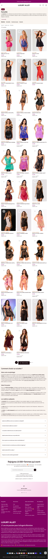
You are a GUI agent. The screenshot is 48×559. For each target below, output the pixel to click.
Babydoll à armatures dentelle (24, 263)
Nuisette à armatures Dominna (8, 142)
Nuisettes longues (14, 21)
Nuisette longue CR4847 (37, 83)
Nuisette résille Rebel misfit (38, 173)
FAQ (14, 504)
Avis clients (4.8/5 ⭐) (29, 508)
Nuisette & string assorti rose (24, 292)
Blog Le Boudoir (28, 507)
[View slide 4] (25, 492)
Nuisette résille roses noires (23, 112)
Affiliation (26, 513)
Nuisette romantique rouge (23, 203)
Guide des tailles (4, 504)
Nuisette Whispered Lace (7, 323)
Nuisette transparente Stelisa (39, 323)
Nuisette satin (35, 53)
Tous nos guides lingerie (4, 509)
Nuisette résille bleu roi (22, 142)
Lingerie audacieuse (40, 512)
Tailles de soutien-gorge (4, 507)
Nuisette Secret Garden (37, 233)
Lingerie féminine (39, 504)
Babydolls (21, 21)
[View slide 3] (24, 492)
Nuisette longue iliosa (22, 323)
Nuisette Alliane (36, 203)
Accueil (2, 25)
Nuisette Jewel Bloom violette (39, 142)
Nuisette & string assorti (38, 292)
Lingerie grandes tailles (39, 507)
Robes (37, 508)
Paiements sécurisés (17, 511)
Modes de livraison (16, 507)
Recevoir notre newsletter (27, 505)
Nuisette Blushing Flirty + (7, 292)
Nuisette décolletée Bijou (23, 352)
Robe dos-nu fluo (5, 53)
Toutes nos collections (38, 515)
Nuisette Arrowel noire (22, 233)
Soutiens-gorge (39, 510)
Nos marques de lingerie (28, 511)
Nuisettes (3, 21)
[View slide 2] (23, 492)
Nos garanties (16, 506)
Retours (14, 509)
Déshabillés (8, 21)
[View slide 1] (21, 492)
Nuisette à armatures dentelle (39, 263)
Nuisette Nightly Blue (22, 83)
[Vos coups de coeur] (43, 5)
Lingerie (3, 9)
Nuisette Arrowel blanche (7, 233)
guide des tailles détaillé (29, 380)
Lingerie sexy (7, 25)
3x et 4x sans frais (16, 513)
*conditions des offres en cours (4, 512)
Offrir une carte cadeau (28, 516)
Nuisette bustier (20, 53)
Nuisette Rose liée (36, 112)
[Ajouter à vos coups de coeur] (3, 31)
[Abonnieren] (34, 470)
